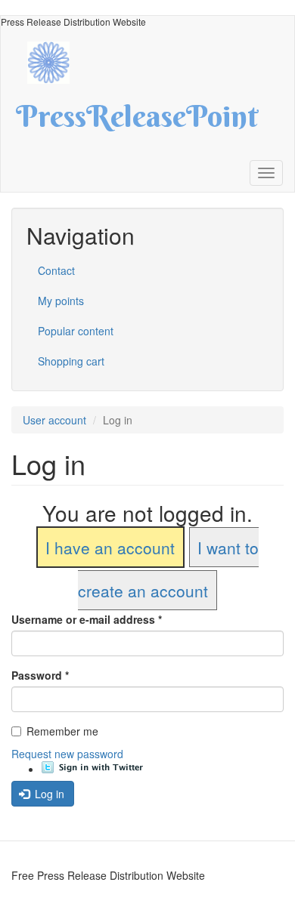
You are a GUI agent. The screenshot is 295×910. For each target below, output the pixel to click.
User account (54, 419)
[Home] (56, 61)
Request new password (67, 753)
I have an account (110, 547)
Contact (56, 270)
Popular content (75, 330)
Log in (48, 793)
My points (61, 300)
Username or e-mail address (86, 619)
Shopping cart (71, 361)
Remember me (62, 731)
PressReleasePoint (137, 121)
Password (40, 675)
